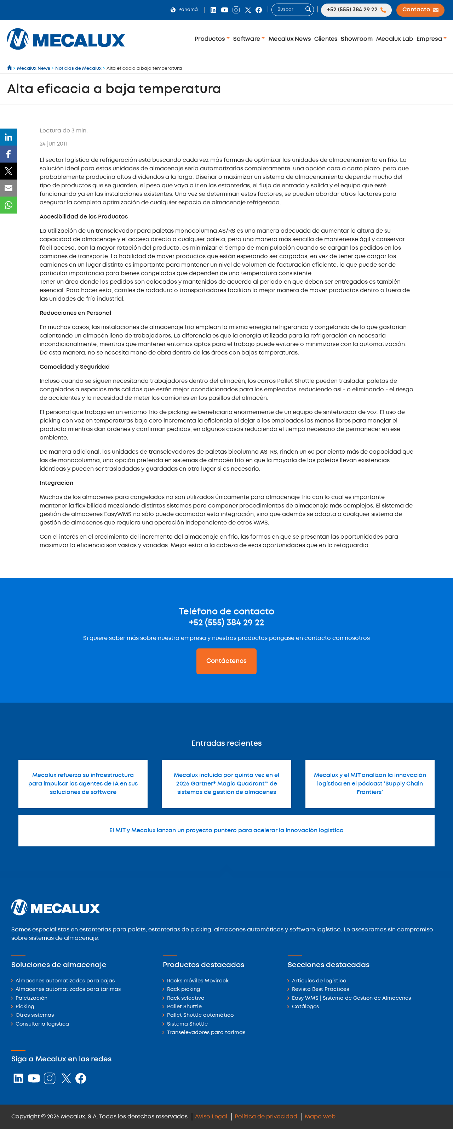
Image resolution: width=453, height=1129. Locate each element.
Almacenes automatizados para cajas (65, 981)
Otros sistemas (35, 1015)
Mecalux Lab (394, 39)
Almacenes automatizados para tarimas (68, 989)
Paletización (31, 998)
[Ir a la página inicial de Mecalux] (10, 68)
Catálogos (305, 1007)
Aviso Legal (211, 1116)
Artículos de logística (319, 981)
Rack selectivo (185, 998)
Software (247, 39)
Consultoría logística (42, 1024)
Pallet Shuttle (184, 1007)
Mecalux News (290, 39)
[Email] (8, 188)
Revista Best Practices (320, 989)
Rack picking (183, 989)
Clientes (326, 39)
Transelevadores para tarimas (206, 1033)
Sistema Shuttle (187, 1024)
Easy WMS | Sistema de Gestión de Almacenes (351, 998)
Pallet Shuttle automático (200, 1015)
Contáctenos (226, 661)
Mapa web (320, 1116)
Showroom (357, 39)
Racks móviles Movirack (198, 981)
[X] (8, 171)
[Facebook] (8, 154)
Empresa (430, 39)
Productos (210, 39)
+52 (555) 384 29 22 (226, 623)
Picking (25, 1007)
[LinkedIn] (8, 137)
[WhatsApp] (8, 205)
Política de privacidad (266, 1116)
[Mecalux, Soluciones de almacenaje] (66, 51)
